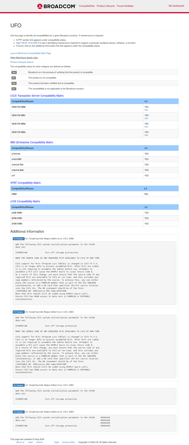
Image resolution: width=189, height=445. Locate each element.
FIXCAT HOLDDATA (30, 42)
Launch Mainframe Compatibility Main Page (30, 53)
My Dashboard (176, 5)
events (39, 442)
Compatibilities (87, 6)
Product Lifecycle (106, 6)
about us (20, 442)
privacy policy (68, 442)
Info (146, 109)
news (30, 442)
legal (56, 442)
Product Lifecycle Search (22, 61)
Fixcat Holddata (125, 6)
